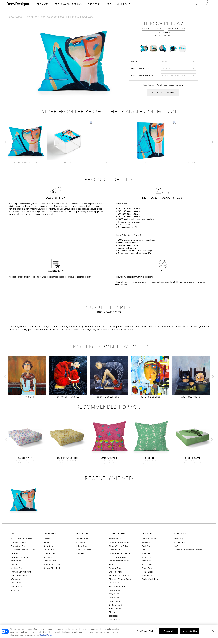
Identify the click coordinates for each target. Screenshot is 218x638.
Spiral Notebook (149, 539)
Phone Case (147, 576)
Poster (14, 564)
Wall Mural (16, 583)
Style (134, 62)
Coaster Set (114, 598)
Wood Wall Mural (19, 576)
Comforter (81, 542)
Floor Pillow (114, 550)
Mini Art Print (17, 568)
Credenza (48, 539)
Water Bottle (147, 557)
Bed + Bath (83, 534)
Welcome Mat (115, 572)
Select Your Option (142, 75)
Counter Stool (50, 561)
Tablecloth (114, 616)
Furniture (50, 534)
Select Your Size (140, 69)
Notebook (146, 542)
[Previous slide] (5, 141)
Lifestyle (148, 534)
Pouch (145, 550)
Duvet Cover (82, 539)
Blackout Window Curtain (121, 579)
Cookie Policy (45, 635)
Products (43, 4)
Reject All (168, 631)
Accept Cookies (189, 631)
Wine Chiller (115, 620)
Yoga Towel (147, 564)
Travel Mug (147, 554)
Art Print (15, 554)
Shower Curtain (83, 550)
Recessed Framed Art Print (23, 550)
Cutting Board (115, 605)
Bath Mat (80, 554)
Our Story (94, 4)
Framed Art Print (18, 546)
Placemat (113, 612)
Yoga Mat (146, 561)
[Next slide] (212, 141)
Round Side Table (52, 564)
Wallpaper (16, 579)
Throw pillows (31, 17)
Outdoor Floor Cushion (120, 554)
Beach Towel (148, 568)
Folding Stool (50, 550)
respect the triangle (153, 29)
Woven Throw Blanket (119, 561)
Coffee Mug (114, 601)
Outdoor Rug (115, 568)
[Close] (213, 631)
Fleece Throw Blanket (119, 557)
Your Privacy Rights (146, 631)
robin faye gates (176, 29)
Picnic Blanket (148, 572)
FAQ (176, 546)
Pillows (18, 17)
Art (109, 4)
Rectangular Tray (117, 587)
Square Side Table (52, 568)
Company (180, 534)
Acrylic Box (114, 594)
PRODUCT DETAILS (163, 35)
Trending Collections (68, 4)
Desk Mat (146, 546)
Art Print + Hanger (19, 557)
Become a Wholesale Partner (188, 550)
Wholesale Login (163, 92)
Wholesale (123, 4)
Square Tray (115, 583)
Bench (47, 542)
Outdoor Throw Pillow (119, 542)
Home (10, 17)
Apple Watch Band (150, 579)
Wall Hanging (17, 587)
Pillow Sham (82, 546)
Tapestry (15, 590)
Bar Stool (48, 557)
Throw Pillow (115, 539)
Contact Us (179, 542)
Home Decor (117, 534)
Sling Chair (49, 546)
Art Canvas (16, 561)
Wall (14, 534)
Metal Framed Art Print (21, 539)
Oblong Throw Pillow (119, 546)
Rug (111, 564)
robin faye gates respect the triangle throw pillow (66, 17)
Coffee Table (50, 554)
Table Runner (115, 609)
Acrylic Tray (114, 590)
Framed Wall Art (18, 542)
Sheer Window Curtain (119, 576)
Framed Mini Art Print (21, 572)
